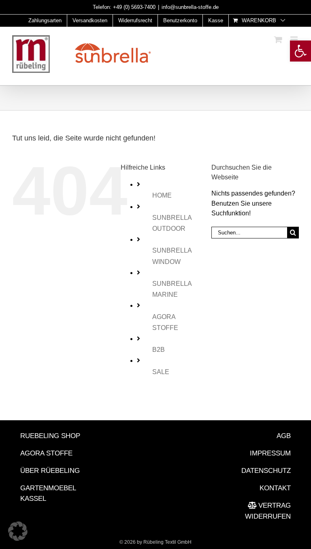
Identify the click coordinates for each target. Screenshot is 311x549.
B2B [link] (158, 349)
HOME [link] (162, 195)
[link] (300, 51)
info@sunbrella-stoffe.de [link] (190, 7)
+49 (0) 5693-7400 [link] (134, 7)
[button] (18, 531)
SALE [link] (160, 371)
